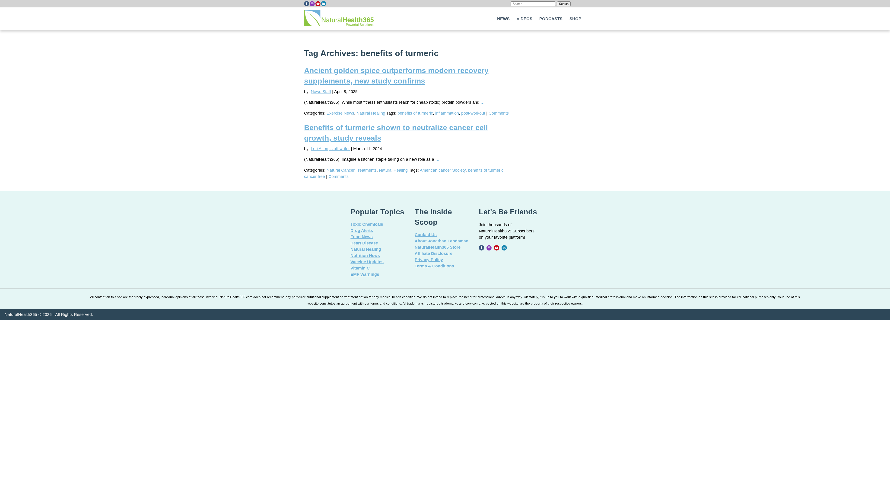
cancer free (314, 176)
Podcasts (551, 18)
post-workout (473, 113)
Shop (575, 18)
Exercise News (340, 113)
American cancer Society (443, 170)
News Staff (321, 91)
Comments (499, 113)
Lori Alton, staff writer (330, 148)
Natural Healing (370, 113)
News (503, 18)
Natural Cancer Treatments (352, 170)
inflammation (447, 113)
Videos (524, 18)
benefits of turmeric (415, 113)
